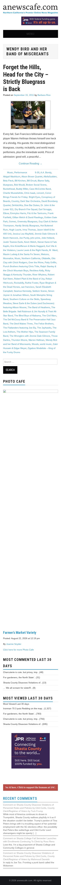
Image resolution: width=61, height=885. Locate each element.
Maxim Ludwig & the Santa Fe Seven (21, 254)
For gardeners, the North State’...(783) (22, 713)
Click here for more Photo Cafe (18, 649)
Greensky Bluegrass (27, 221)
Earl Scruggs (45, 209)
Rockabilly (19, 282)
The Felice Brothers (43, 323)
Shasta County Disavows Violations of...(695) (25, 724)
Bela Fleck (8, 180)
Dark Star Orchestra (30, 201)
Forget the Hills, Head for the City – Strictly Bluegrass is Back (25, 78)
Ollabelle (46, 258)
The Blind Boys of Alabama (27, 315)
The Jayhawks (44, 327)
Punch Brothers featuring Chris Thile (21, 266)
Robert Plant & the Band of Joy (29, 278)
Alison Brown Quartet (31, 176)
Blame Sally (43, 180)
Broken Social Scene (36, 184)
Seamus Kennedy (22, 291)
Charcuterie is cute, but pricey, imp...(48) (23, 672)
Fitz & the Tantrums (36, 213)
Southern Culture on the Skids (24, 299)
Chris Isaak (29, 193)
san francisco (27, 287)
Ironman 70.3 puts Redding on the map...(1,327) (27, 708)
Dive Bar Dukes (31, 205)
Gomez (12, 221)
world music (46, 344)
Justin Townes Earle (13, 242)
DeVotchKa (17, 205)
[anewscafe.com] (30, 9)
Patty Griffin (50, 262)
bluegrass (8, 184)
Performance (20, 172)
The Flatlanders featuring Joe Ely (19, 327)
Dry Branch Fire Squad (26, 209)
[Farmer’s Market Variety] (30, 507)
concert (40, 193)
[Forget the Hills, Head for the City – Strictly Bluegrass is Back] (30, 115)
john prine (35, 238)
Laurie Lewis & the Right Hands (32, 250)
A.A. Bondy (46, 172)
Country (15, 201)
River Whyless (39, 274)
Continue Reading (30, 163)
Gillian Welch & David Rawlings (27, 217)
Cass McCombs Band (40, 189)
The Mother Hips (25, 332)
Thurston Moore (19, 340)
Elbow (6, 213)
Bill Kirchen (20, 180)
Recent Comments (20, 798)
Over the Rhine (35, 262)
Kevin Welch (30, 242)
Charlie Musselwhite (13, 193)
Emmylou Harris (18, 213)
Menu (30, 34)
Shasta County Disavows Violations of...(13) (24, 682)
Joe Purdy (24, 238)
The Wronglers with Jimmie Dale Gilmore (30, 336)
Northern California (31, 258)
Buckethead (9, 189)
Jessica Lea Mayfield (23, 233)
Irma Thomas (29, 229)
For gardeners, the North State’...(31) (21, 677)
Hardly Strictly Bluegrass (27, 225)
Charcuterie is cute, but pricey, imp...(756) (24, 719)
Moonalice (8, 258)
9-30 (37, 172)
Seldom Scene (39, 291)
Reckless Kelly (37, 270)
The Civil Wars (49, 315)
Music (10, 172)
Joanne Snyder (13, 644)
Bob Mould (19, 184)
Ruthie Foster (31, 282)
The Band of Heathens (39, 307)
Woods (35, 344)
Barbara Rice (44, 95)
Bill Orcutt (31, 180)
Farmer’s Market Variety (19, 632)
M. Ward (53, 250)
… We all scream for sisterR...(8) (19, 688)
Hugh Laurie (15, 229)
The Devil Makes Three (21, 323)
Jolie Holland (47, 238)
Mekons (45, 254)
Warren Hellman (36, 340)
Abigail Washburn (11, 176)
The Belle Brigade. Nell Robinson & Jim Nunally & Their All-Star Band (30, 311)
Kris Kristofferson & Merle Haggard (27, 246)
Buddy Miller (22, 189)
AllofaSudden (50, 176)
